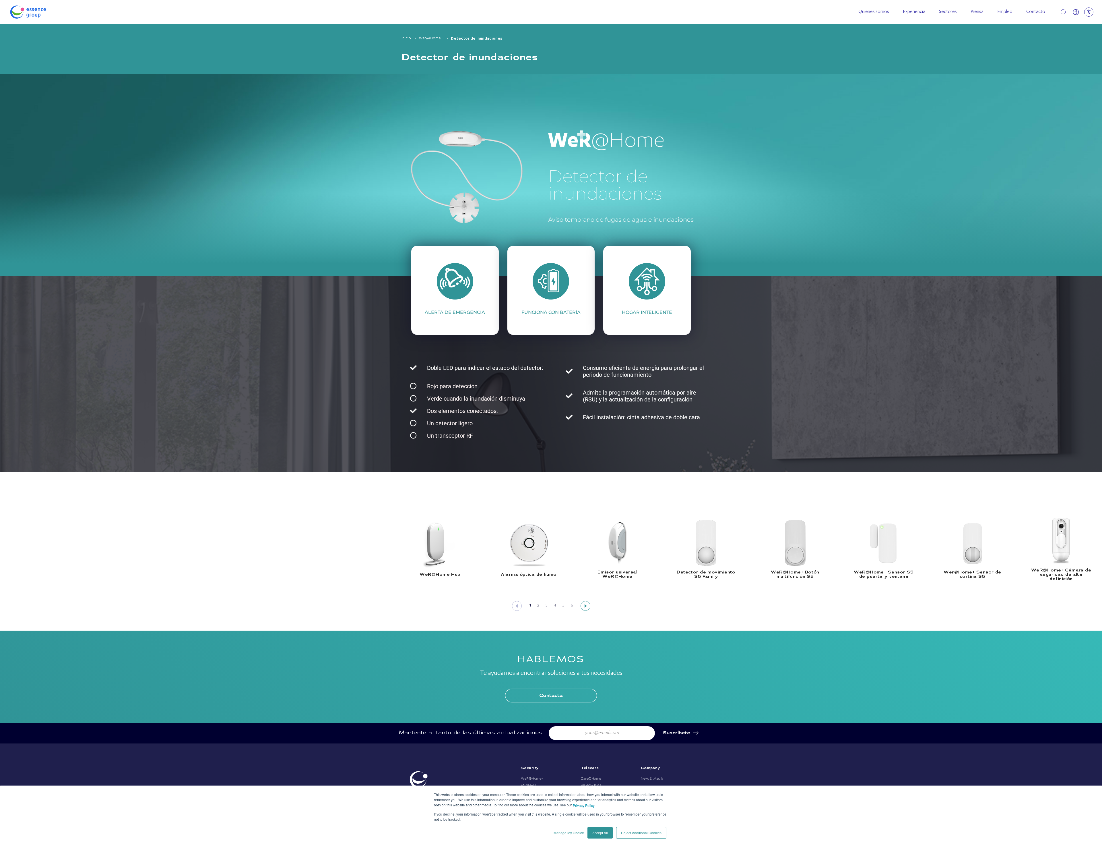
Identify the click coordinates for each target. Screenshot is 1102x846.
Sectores (948, 12)
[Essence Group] (37, 12)
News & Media (652, 779)
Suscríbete (676, 733)
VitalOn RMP (591, 786)
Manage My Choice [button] (569, 832)
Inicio (406, 38)
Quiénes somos (873, 12)
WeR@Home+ (532, 779)
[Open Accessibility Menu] (1088, 12)
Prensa (977, 12)
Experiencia (914, 12)
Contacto (1035, 12)
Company (650, 768)
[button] (517, 606)
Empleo (1004, 12)
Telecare (590, 768)
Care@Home (591, 779)
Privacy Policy (584, 805)
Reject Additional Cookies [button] (641, 832)
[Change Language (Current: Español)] (1076, 12)
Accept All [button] (600, 832)
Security (530, 768)
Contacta (551, 696)
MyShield (528, 786)
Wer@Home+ (431, 38)
